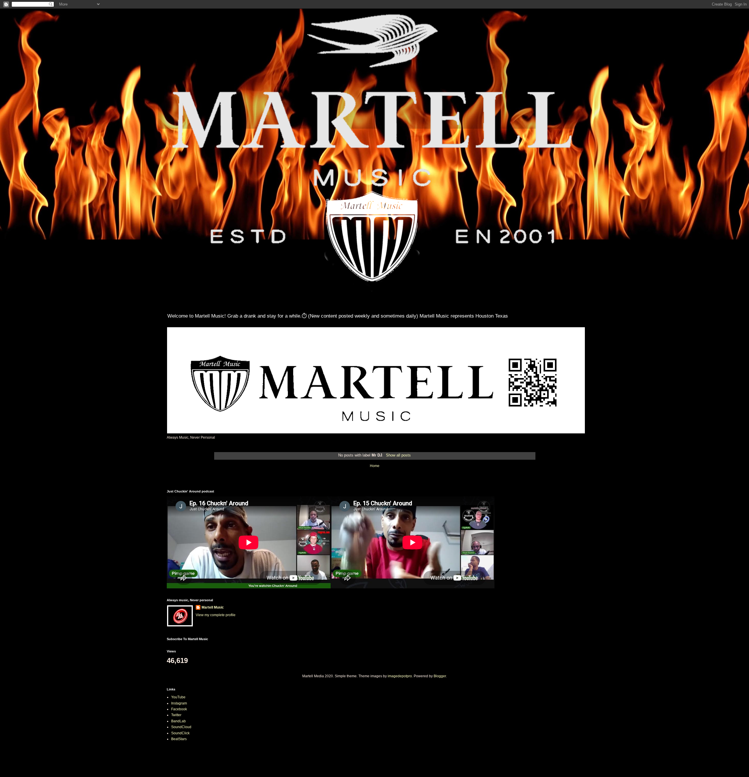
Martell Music (213, 607)
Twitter (176, 715)
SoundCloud (181, 727)
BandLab (178, 721)
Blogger (440, 676)
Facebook (179, 709)
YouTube (178, 697)
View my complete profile (216, 615)
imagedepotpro (400, 676)
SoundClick (180, 733)
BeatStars (179, 739)
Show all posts (398, 455)
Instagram (179, 703)
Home (374, 466)
